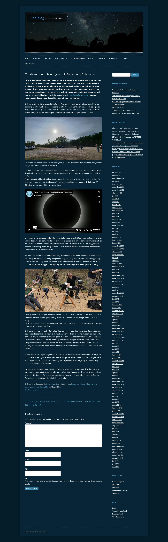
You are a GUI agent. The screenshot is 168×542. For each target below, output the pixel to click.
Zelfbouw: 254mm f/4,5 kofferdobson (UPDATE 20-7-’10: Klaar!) (126, 137)
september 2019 (118, 255)
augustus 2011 (117, 425)
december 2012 (118, 381)
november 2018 (118, 266)
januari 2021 (116, 222)
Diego (114, 149)
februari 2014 (117, 355)
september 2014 (118, 337)
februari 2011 (117, 440)
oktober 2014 (117, 334)
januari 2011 (116, 443)
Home (27, 58)
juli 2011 (115, 428)
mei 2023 (115, 181)
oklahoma (89, 384)
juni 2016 (115, 299)
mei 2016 (115, 302)
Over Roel (102, 58)
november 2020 (118, 225)
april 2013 (115, 372)
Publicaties (113, 58)
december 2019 (118, 246)
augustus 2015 (117, 314)
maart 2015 (116, 322)
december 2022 (118, 187)
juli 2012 (115, 396)
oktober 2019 (117, 252)
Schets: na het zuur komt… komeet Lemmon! (83, 401)
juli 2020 (115, 228)
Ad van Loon (117, 143)
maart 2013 (116, 375)
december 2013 (118, 361)
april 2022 (115, 202)
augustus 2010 (117, 458)
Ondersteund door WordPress (35, 532)
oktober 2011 (117, 420)
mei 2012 (115, 402)
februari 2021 (117, 219)
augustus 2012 (117, 393)
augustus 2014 (117, 340)
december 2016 (118, 293)
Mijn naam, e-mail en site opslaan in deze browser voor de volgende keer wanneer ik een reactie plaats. (63, 482)
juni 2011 (115, 431)
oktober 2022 (117, 193)
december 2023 (118, 178)
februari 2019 (117, 263)
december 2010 (118, 446)
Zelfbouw (115, 493)
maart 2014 (116, 352)
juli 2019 (115, 258)
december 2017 (118, 275)
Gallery (91, 58)
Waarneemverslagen (120, 490)
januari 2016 (116, 308)
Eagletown (75, 384)
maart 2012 (116, 405)
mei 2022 (115, 199)
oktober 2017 (117, 281)
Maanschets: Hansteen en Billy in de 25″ (127, 113)
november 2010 (118, 449)
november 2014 (118, 331)
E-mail (27, 459)
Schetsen (36, 58)
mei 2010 (115, 467)
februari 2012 (117, 408)
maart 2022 (116, 205)
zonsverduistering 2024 (39, 387)
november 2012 (118, 384)
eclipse (82, 384)
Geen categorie (52, 384)
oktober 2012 (117, 387)
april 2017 (115, 290)
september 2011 (118, 423)
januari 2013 (116, 378)
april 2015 (115, 319)
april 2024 (115, 175)
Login (114, 508)
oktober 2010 (117, 452)
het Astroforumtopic (78, 95)
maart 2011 (116, 437)
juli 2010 (115, 461)
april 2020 (115, 234)
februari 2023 (117, 184)
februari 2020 (117, 240)
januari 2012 (116, 411)
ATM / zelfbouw (61, 58)
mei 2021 (115, 216)
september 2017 (118, 284)
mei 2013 (115, 369)
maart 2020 (116, 237)
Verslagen (48, 58)
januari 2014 (116, 358)
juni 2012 (115, 399)
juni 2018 (115, 269)
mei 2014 (115, 349)
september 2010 (118, 455)
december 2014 (118, 328)
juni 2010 (115, 464)
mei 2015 (115, 316)
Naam (27, 450)
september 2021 (118, 210)
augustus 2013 (117, 364)
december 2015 (118, 311)
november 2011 (118, 417)
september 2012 (118, 390)
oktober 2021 (117, 208)
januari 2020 (116, 243)
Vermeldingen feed (119, 511)
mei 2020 (115, 231)
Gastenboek (29, 64)
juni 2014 (115, 346)
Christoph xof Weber (120, 128)
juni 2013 (115, 367)
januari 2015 (116, 325)
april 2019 (115, 261)
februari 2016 (117, 305)
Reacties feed (117, 514)
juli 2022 (115, 196)
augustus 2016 (117, 296)
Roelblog (37, 18)
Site (26, 469)
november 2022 (118, 190)
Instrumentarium (78, 58)
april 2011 (115, 434)
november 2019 (118, 249)
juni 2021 (115, 213)
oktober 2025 (117, 172)
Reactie (28, 423)
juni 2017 (115, 287)
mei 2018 (115, 272)
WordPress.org (117, 517)
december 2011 (118, 414)
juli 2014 (115, 343)
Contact (125, 58)
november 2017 (118, 278)
